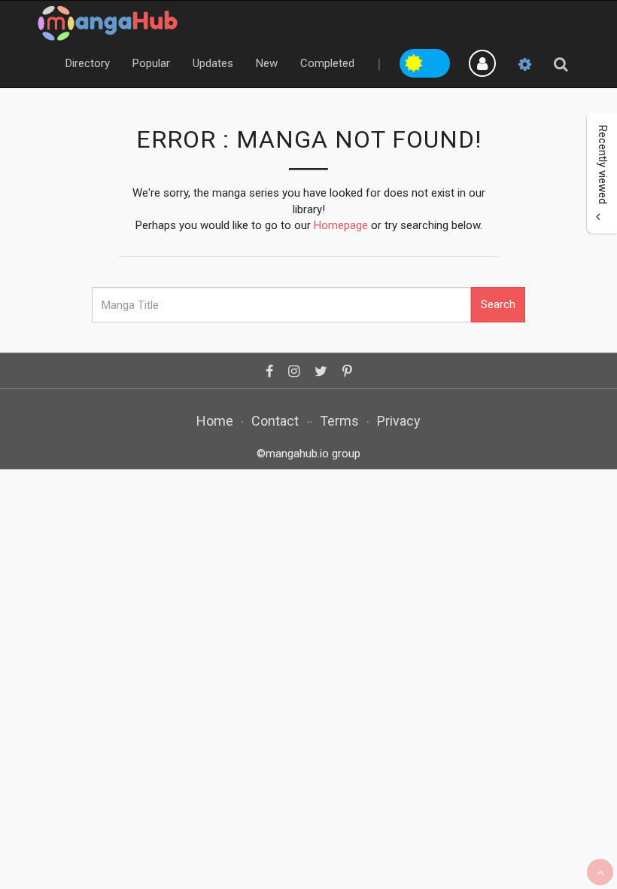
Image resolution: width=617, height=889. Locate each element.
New (267, 63)
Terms (339, 421)
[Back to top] (600, 872)
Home (214, 421)
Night (438, 61)
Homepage (341, 225)
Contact (275, 421)
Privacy (399, 421)
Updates (213, 63)
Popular (151, 63)
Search (498, 304)
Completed (327, 63)
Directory (87, 63)
